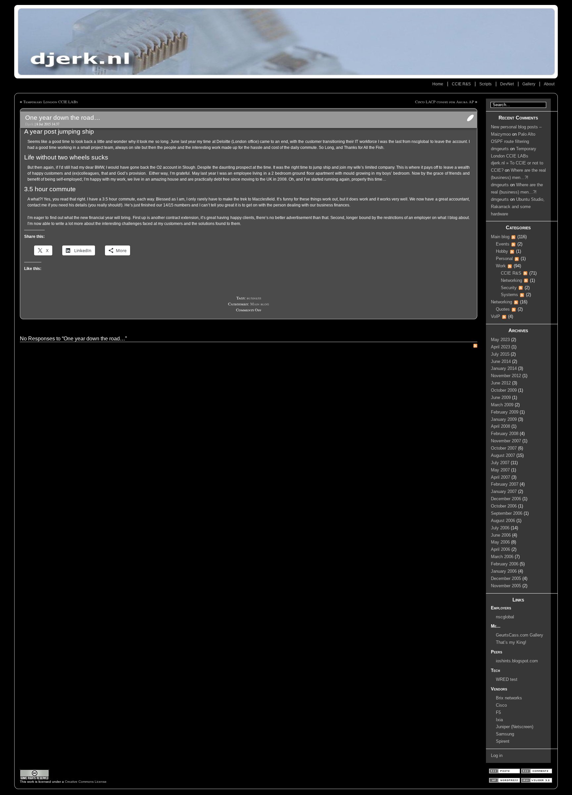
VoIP (495, 316)
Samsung (505, 734)
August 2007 (503, 455)
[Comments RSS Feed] (536, 772)
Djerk (29, 124)
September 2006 (506, 513)
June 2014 (501, 361)
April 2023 (500, 347)
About (549, 84)
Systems (509, 294)
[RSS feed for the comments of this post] (475, 346)
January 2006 (504, 571)
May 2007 (500, 470)
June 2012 (501, 383)
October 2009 (504, 390)
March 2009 (502, 405)
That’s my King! (511, 642)
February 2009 (504, 412)
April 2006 (500, 549)
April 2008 (500, 426)
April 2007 (500, 477)
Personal (504, 258)
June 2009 (501, 397)
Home (437, 84)
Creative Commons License (86, 781)
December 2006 (506, 499)
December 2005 (506, 578)
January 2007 (504, 491)
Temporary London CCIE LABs (50, 101)
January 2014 (504, 368)
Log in (496, 755)
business (254, 297)
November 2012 (506, 376)
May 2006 (500, 542)
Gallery (528, 84)
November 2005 (506, 586)
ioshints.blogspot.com (517, 661)
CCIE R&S (461, 84)
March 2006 (502, 556)
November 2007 (506, 441)
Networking (511, 280)
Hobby (502, 251)
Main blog (259, 303)
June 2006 (501, 535)
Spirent (502, 741)
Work (501, 266)
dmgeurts (500, 149)
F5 (498, 712)
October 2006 (504, 506)
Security (509, 288)
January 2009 (504, 419)
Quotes (503, 309)
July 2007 (500, 463)
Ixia (499, 720)
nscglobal (505, 617)
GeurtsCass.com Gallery (519, 635)
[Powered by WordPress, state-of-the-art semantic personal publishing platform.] (505, 781)
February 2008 (504, 433)
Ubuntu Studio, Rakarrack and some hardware (518, 206)
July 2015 (500, 354)
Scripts (485, 84)
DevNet (507, 84)
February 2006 (504, 564)
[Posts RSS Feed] (505, 772)
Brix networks (509, 698)
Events (502, 244)
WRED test (506, 679)
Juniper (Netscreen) (514, 727)
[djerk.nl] (286, 41)
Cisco (501, 705)
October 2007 (504, 448)
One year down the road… (62, 117)
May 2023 (500, 339)
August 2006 (503, 520)
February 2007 (504, 484)
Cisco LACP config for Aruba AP (444, 101)
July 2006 (500, 528)
